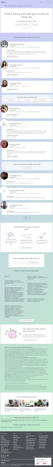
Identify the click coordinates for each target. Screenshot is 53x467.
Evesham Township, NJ (32, 294)
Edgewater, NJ (45, 286)
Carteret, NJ (7, 306)
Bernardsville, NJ (8, 295)
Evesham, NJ (44, 293)
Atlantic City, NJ (20, 281)
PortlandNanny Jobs (30, 443)
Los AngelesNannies (43, 437)
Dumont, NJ (45, 277)
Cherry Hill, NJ (18, 308)
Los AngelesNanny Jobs (31, 438)
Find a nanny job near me (26, 320)
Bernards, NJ (20, 293)
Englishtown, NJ (30, 293)
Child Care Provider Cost (18, 447)
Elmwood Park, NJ (31, 290)
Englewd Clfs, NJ (39, 290)
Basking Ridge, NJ (18, 287)
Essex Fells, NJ (38, 293)
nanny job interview (39, 379)
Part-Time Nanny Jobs (42, 420)
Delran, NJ (35, 276)
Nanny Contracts (4, 445)
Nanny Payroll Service (5, 440)
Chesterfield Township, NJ (10, 310)
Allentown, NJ (13, 281)
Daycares (15, 444)
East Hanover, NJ (43, 284)
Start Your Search (26, 247)
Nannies (20, 427)
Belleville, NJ (7, 290)
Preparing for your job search (11, 408)
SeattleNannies (42, 447)
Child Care (16, 427)
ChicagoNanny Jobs (30, 440)
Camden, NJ (12, 305)
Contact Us (3, 457)
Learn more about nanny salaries (30, 339)
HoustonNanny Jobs (30, 445)
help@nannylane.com (5, 460)
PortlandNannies (42, 442)
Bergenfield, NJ (14, 291)
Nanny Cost (15, 449)
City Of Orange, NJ (8, 311)
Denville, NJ (29, 277)
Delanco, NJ (29, 276)
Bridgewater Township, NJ (17, 300)
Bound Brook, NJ (8, 297)
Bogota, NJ (15, 296)
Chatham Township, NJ (9, 308)
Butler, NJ (13, 301)
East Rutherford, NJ (39, 285)
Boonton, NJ (20, 296)
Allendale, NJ (7, 281)
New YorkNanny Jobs (30, 442)
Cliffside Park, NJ (8, 313)
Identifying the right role (24, 408)
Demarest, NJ (40, 276)
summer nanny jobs (35, 367)
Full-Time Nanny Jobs (5, 420)
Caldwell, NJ (7, 305)
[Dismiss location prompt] (50, 459)
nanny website (31, 348)
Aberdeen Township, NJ (9, 280)
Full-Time (18, 24)
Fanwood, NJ (35, 300)
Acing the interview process (40, 408)
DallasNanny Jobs (30, 447)
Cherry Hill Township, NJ (10, 309)
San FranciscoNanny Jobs (30, 436)
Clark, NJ (14, 311)
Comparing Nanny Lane (6, 452)
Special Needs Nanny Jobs (6, 421)
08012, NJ (7, 276)
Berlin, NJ (6, 293)
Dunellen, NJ (30, 278)
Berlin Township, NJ (13, 293)
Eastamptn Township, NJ (32, 283)
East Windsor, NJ (30, 286)
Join (49, 2)
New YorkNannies (42, 440)
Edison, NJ (30, 288)
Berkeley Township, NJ (18, 292)
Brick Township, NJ (15, 298)
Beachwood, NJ (13, 288)
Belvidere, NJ (7, 291)
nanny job (19, 348)
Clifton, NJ (14, 313)
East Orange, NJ (30, 285)
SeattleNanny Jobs (30, 448)
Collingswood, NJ (8, 315)
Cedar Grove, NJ (13, 306)
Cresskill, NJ (7, 316)
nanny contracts (21, 353)
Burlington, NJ (7, 301)
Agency (2, 447)
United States (13, 5)
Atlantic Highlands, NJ (9, 283)
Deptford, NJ (35, 277)
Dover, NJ (41, 277)
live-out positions (31, 371)
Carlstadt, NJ (18, 305)
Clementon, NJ (20, 311)
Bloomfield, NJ (20, 295)
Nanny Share (3, 439)
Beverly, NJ (14, 295)
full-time (31, 369)
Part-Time (26, 24)
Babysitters (10, 427)
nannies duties (45, 361)
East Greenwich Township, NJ (33, 284)
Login (41, 2)
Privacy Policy (14, 464)
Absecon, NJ (17, 280)
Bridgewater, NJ (8, 300)
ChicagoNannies (42, 439)
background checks (9, 353)
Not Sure (34, 24)
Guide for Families (4, 449)
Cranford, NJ (21, 315)
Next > (26, 217)
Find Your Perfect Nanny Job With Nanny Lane (12, 410)
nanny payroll (14, 351)
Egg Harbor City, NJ (37, 288)
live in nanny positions (21, 371)
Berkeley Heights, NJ (9, 292)
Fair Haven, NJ (36, 298)
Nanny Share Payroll (5, 442)
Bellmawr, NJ (13, 290)
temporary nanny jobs (13, 367)
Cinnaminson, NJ (19, 310)
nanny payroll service (9, 355)
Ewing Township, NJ (42, 294)
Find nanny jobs (33, 262)
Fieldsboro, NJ (30, 301)
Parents (2, 437)
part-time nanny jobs (39, 369)
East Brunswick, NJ (42, 283)
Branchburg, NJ (8, 298)
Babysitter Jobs (4, 427)
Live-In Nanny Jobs (33, 420)
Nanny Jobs (7, 5)
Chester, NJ (17, 309)
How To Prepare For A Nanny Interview (40, 410)
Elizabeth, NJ (41, 289)
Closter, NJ (16, 314)
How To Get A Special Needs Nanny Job (25, 410)
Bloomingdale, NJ (8, 296)
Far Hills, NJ (41, 300)
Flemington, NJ (37, 301)
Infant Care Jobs (25, 420)
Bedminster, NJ (20, 288)
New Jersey (19, 5)
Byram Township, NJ (20, 301)
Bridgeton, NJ (23, 298)
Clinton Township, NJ (9, 314)
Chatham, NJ (20, 306)
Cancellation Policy (30, 464)
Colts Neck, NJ (15, 315)
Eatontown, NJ (38, 286)
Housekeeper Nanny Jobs (15, 420)
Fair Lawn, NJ (42, 298)
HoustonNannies (42, 444)
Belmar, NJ (18, 290)
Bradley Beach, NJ (16, 297)
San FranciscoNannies (43, 435)
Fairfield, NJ (29, 298)
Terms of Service (21, 464)
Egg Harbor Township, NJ (32, 289)
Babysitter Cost (16, 445)
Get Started (27, 167)
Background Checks (5, 444)
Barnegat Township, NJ (9, 287)
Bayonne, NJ (7, 288)
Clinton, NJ (19, 313)
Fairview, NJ (29, 300)
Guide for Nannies (4, 450)
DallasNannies (42, 445)
